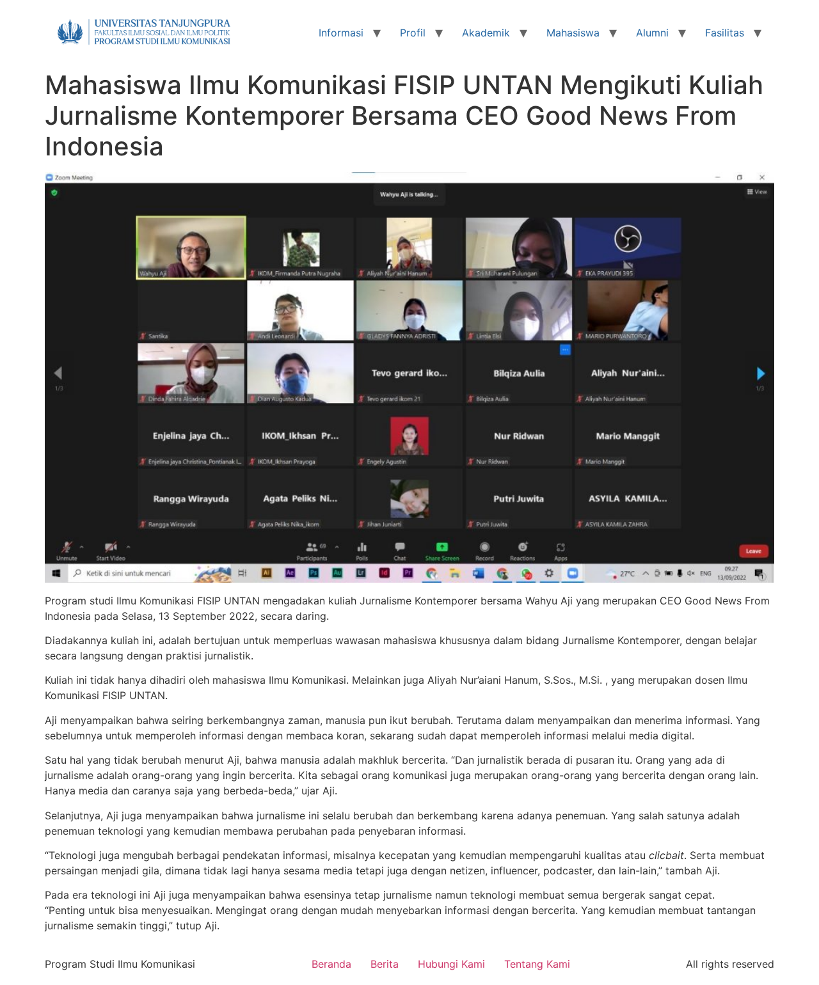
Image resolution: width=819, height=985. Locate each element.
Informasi (341, 32)
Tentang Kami (537, 963)
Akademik (486, 32)
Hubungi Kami (451, 963)
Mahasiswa (573, 32)
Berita (384, 963)
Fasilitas (724, 32)
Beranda (331, 963)
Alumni (652, 32)
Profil (412, 32)
